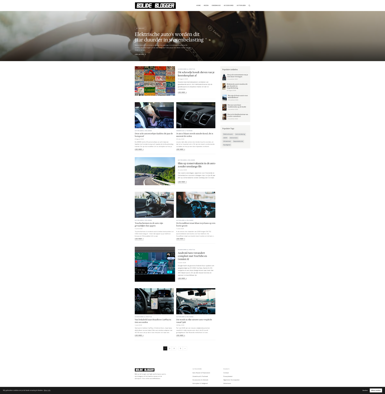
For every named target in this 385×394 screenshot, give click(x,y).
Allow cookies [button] (376, 390)
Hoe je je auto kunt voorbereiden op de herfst (237, 106)
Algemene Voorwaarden (231, 380)
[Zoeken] (249, 5)
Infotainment (227, 141)
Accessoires (229, 5)
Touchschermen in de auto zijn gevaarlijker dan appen (149, 224)
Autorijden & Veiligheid (200, 383)
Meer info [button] (47, 390)
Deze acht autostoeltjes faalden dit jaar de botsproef (154, 134)
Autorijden (241, 5)
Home (198, 5)
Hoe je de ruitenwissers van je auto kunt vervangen (237, 76)
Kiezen (206, 5)
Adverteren (227, 383)
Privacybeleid (227, 376)
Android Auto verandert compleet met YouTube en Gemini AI (192, 256)
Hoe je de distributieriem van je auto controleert (237, 115)
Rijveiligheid (226, 145)
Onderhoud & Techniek (200, 376)
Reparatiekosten (238, 141)
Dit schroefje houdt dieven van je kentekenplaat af (196, 74)
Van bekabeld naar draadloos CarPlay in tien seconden (153, 320)
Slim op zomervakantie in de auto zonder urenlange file (196, 165)
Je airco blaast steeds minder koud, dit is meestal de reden (194, 134)
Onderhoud (216, 5)
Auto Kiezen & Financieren (201, 373)
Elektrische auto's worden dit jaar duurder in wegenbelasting (237, 86)
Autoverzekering (240, 134)
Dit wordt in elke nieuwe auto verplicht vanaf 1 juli (194, 320)
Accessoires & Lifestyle (200, 380)
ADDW (225, 138)
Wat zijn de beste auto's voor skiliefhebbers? (238, 96)
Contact (226, 373)
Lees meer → (182, 92)
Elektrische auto (228, 134)
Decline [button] (365, 390)
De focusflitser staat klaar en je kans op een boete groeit (195, 224)
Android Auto (234, 138)
